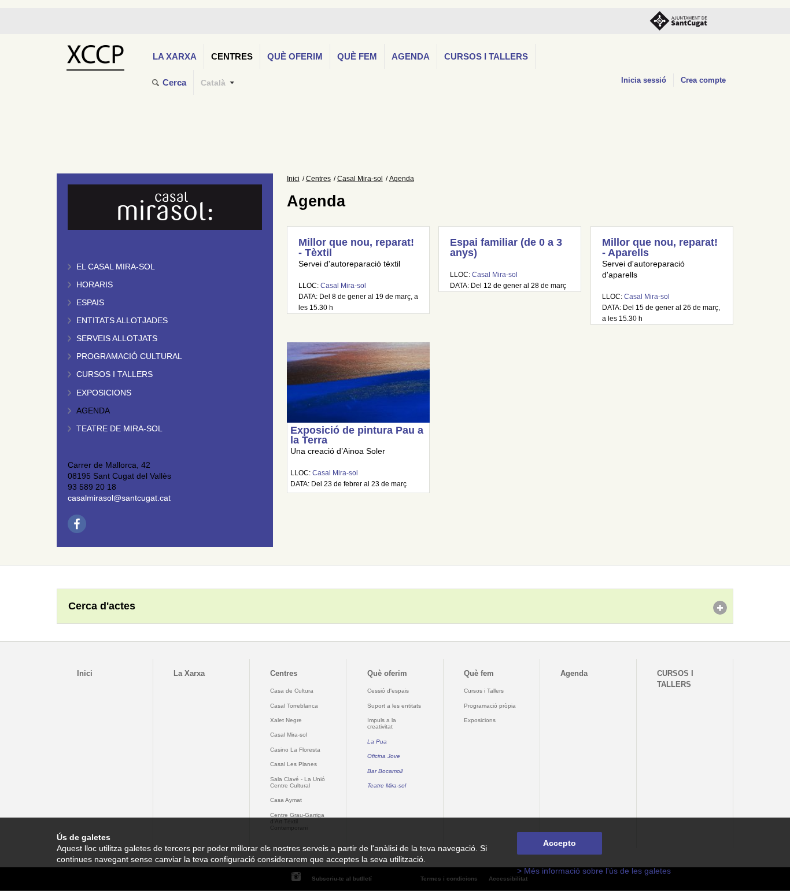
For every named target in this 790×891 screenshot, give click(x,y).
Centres (232, 56)
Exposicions (103, 393)
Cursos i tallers (114, 374)
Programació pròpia (490, 706)
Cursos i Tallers (484, 690)
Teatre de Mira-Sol (119, 428)
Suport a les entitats (394, 706)
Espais (90, 302)
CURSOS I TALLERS (486, 56)
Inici (293, 179)
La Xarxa (175, 56)
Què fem (357, 56)
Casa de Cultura (291, 690)
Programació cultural (129, 356)
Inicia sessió (643, 80)
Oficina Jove (383, 756)
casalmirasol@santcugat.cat (119, 498)
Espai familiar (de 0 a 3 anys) (506, 247)
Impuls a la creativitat (381, 723)
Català (213, 83)
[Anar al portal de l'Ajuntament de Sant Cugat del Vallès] (678, 21)
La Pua (377, 741)
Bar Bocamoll (385, 771)
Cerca (174, 82)
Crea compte (703, 80)
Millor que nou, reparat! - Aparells (660, 247)
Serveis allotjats (116, 338)
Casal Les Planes (293, 764)
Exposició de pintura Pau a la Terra (356, 435)
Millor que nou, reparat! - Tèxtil (356, 247)
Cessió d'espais (388, 690)
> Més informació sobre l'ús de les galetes (594, 871)
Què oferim (295, 56)
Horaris (94, 284)
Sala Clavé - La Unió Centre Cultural (297, 782)
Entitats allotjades (122, 320)
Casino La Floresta (295, 749)
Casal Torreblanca (294, 706)
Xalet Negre (286, 720)
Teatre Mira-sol (386, 785)
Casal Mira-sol (360, 179)
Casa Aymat (286, 800)
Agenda (411, 56)
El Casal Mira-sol (115, 267)
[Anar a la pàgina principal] (95, 54)
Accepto (559, 843)
